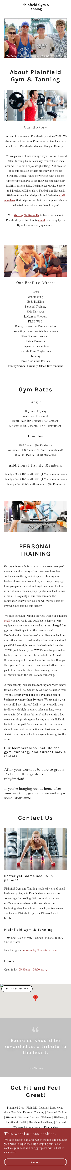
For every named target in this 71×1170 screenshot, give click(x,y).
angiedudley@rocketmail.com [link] (40, 950)
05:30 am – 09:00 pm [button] (31, 969)
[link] (35, 9)
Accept (35, 1162)
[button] (9, 7)
